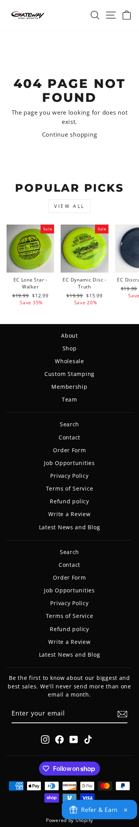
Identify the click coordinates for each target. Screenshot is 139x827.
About (69, 335)
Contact (69, 437)
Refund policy (69, 501)
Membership (69, 386)
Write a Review (69, 514)
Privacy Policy (69, 475)
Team (69, 399)
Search (69, 424)
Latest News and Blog (69, 527)
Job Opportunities (69, 463)
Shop (70, 348)
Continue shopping (69, 134)
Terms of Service (69, 488)
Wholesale (69, 361)
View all (69, 206)
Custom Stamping (69, 373)
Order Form (69, 450)
